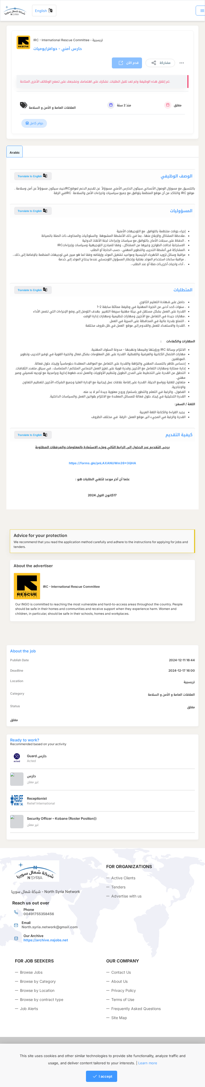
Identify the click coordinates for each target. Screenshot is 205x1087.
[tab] (14, 151)
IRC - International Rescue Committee (71, 587)
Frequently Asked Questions (136, 1009)
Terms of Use (122, 999)
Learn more (147, 1063)
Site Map (119, 1018)
